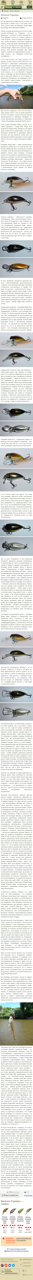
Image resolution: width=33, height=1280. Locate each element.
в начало (29, 1195)
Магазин (8, 7)
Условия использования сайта (9, 1261)
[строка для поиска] (25, 7)
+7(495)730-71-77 (26, 1262)
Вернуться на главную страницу (17, 1251)
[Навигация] (2, 7)
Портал (18, 7)
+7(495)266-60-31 (26, 1265)
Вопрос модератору (11, 1195)
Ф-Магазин (11, 1259)
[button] (2, 1265)
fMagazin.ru (2, 10)
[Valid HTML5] (24, 1270)
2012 (11, 11)
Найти (29, 7)
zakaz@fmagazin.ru (27, 1259)
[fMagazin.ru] (3, 2)
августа (16, 11)
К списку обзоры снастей (17, 1249)
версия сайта (28, 1274)
